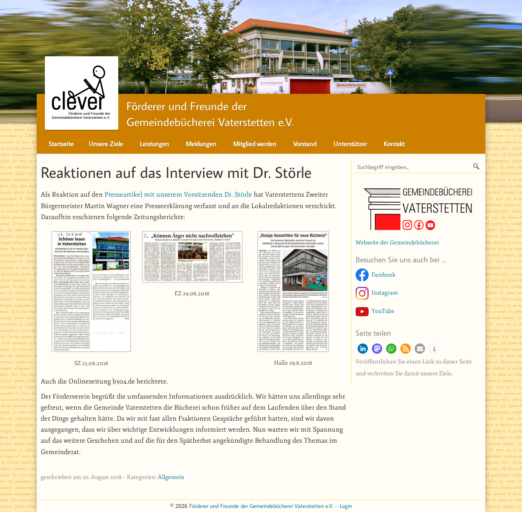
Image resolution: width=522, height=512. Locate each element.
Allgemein (171, 477)
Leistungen (154, 144)
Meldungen (201, 144)
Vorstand (304, 144)
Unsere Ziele (106, 144)
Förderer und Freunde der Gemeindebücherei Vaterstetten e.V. (261, 506)
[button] (363, 349)
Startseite (61, 144)
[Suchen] (476, 166)
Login (346, 506)
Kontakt (394, 144)
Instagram (385, 292)
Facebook (384, 274)
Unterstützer (350, 144)
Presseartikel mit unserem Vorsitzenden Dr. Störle (178, 195)
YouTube (383, 311)
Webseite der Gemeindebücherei (397, 242)
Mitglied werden (254, 144)
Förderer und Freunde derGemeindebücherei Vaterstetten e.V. (210, 113)
